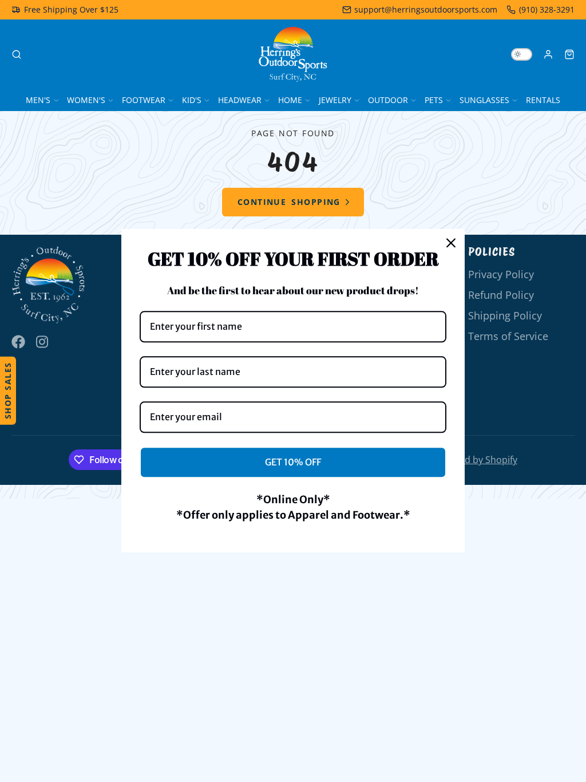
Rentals (543, 99)
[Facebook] (18, 342)
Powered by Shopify (474, 459)
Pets (434, 99)
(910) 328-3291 (547, 9)
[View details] (48, 285)
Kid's (191, 99)
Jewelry (335, 99)
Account (548, 54)
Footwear (143, 99)
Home (290, 99)
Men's (38, 99)
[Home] (293, 54)
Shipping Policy (505, 315)
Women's (86, 99)
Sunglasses (484, 99)
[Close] (451, 242)
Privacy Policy (501, 274)
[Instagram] (43, 342)
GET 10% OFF (293, 462)
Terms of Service (508, 336)
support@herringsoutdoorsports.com (425, 9)
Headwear (240, 99)
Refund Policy (501, 295)
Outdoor (388, 99)
